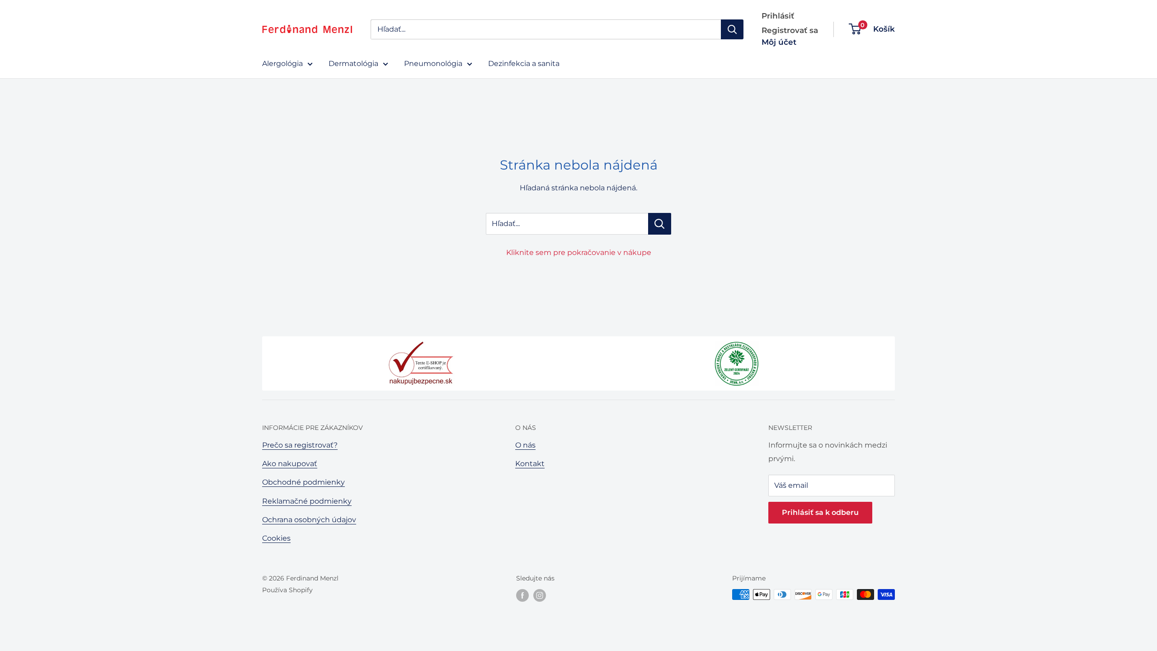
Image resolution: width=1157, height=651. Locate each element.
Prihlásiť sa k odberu (820, 512)
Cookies (276, 538)
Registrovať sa (790, 30)
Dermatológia (353, 63)
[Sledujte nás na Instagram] (539, 595)
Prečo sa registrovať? (300, 445)
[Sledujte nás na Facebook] (522, 595)
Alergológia (282, 63)
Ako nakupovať (289, 463)
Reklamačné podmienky (307, 501)
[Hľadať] (732, 29)
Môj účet (779, 42)
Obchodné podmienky (303, 482)
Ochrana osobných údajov (309, 519)
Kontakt (530, 463)
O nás (525, 445)
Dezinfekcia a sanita (524, 63)
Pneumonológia (433, 63)
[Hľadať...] (659, 224)
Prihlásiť (778, 15)
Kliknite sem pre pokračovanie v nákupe (578, 252)
